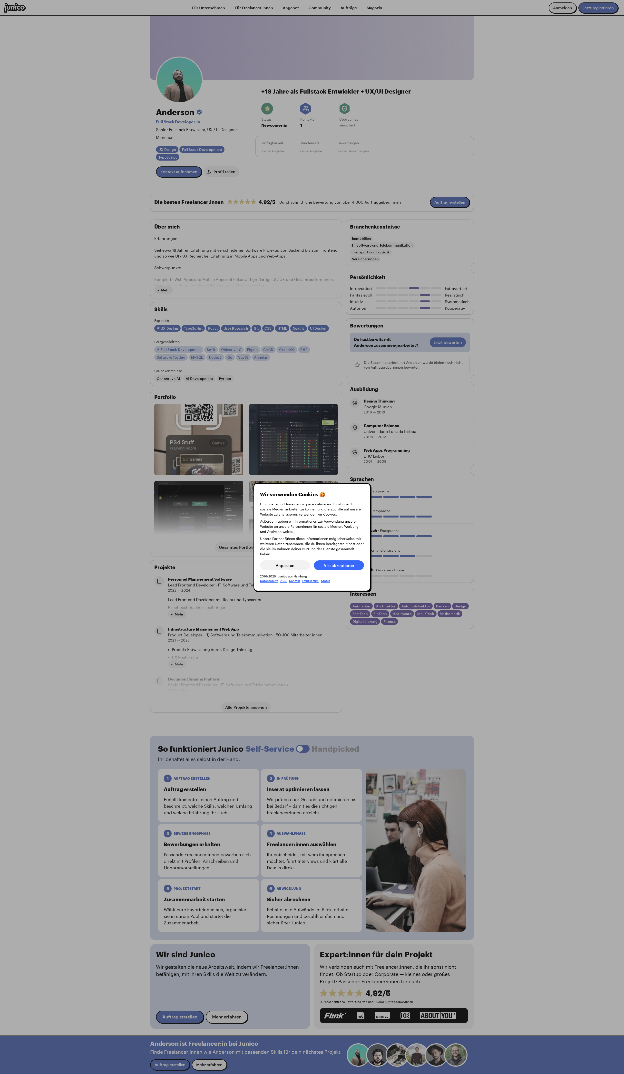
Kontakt (294, 580)
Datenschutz (269, 580)
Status (325, 580)
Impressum (310, 580)
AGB (283, 580)
